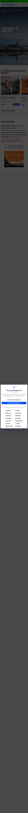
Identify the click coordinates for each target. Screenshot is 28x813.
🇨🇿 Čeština (8, 410)
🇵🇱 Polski (17, 423)
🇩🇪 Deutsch (8, 413)
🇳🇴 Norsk (8, 423)
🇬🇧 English (8, 415)
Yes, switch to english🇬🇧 (14, 403)
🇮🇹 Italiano (18, 418)
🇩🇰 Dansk (17, 410)
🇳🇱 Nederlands (18, 421)
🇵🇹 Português (9, 426)
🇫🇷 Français (8, 418)
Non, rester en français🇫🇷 (14, 400)
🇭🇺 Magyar (8, 421)
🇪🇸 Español (18, 415)
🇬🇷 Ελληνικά (18, 413)
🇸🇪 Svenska (18, 426)
